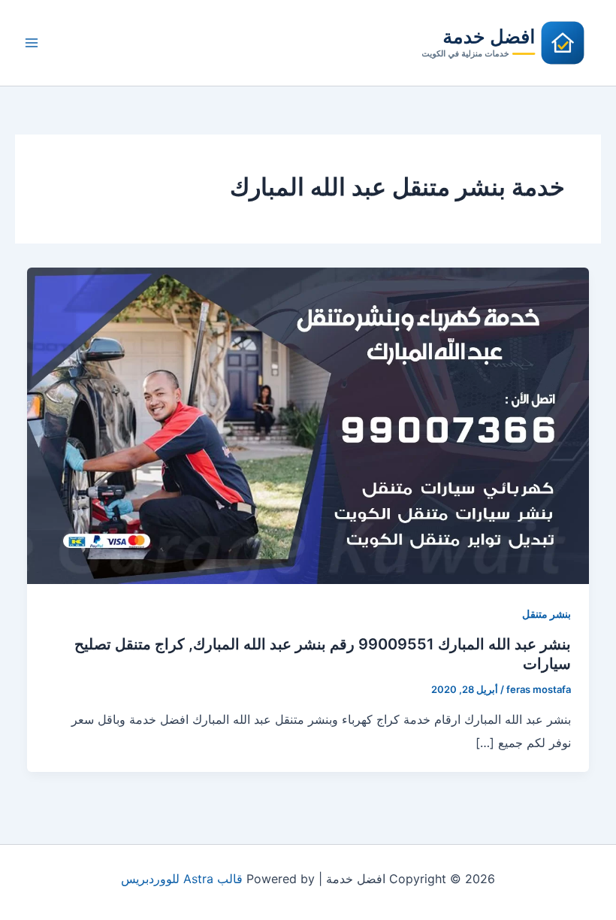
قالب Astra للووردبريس (182, 878)
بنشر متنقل (546, 613)
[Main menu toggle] (31, 42)
